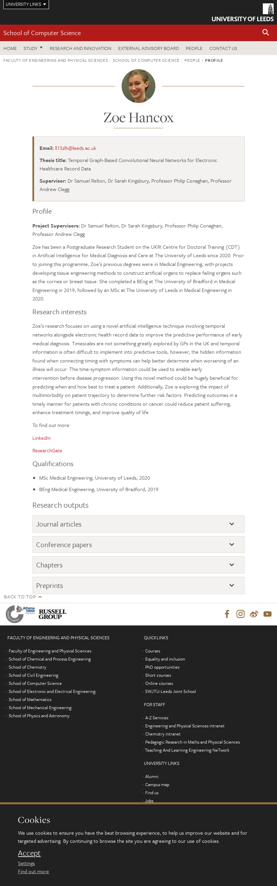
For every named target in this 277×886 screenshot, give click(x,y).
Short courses (158, 675)
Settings (26, 863)
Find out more (33, 871)
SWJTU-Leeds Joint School (170, 691)
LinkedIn (41, 437)
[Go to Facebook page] (227, 614)
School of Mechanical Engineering (40, 707)
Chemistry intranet (163, 733)
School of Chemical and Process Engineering (50, 658)
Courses (152, 650)
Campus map (157, 784)
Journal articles (59, 524)
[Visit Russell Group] (54, 614)
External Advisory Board (148, 48)
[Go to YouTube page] (267, 614)
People (194, 48)
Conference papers (64, 544)
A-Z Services (156, 717)
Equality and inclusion (165, 658)
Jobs (149, 800)
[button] (266, 33)
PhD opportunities (162, 667)
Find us (151, 792)
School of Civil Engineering (33, 675)
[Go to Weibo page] (254, 614)
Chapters (49, 565)
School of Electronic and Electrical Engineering (52, 691)
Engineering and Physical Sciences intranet (185, 725)
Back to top (20, 596)
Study (30, 48)
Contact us (223, 48)
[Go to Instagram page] (240, 614)
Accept (29, 853)
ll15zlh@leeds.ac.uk (75, 148)
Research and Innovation (80, 48)
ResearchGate (47, 450)
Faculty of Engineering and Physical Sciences (55, 60)
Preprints (49, 585)
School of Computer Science (42, 32)
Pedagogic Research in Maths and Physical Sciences (192, 742)
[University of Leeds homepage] (243, 12)
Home (10, 48)
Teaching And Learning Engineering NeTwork (187, 750)
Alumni (151, 776)
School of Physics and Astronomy (39, 715)
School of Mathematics (30, 699)
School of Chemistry (27, 667)
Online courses (159, 683)
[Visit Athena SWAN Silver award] (21, 614)
